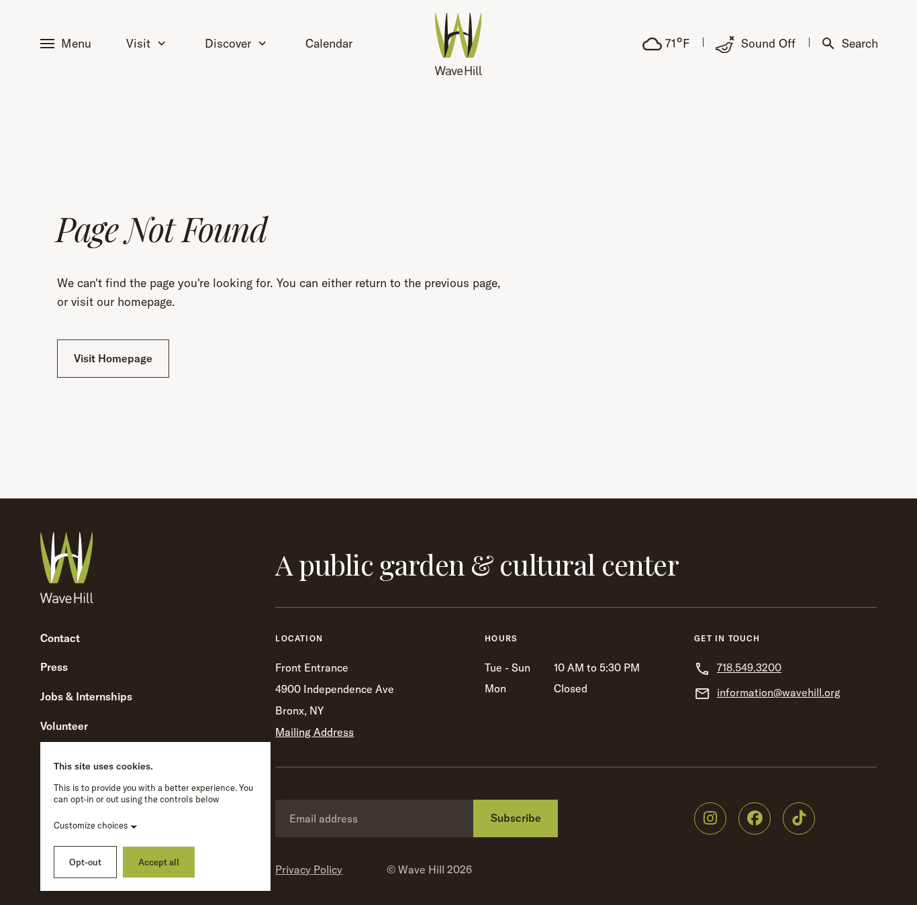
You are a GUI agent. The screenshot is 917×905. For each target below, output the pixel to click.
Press (54, 667)
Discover (228, 43)
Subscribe (516, 817)
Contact (60, 638)
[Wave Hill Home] (458, 44)
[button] (68, 44)
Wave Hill (421, 869)
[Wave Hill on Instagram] (710, 818)
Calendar (328, 43)
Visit (138, 43)
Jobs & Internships (86, 696)
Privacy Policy (308, 869)
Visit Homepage (113, 358)
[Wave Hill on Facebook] (754, 818)
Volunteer (64, 726)
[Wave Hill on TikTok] (799, 818)
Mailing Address (314, 732)
